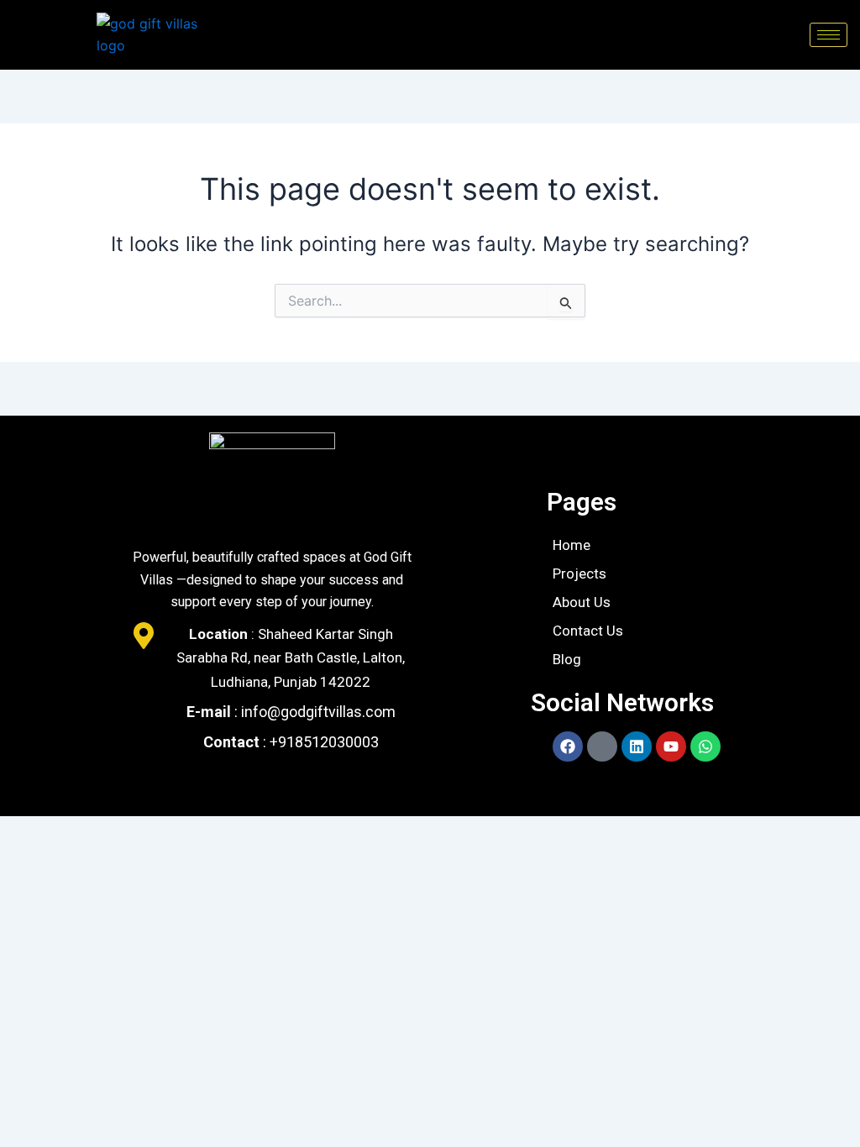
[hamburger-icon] (828, 35)
